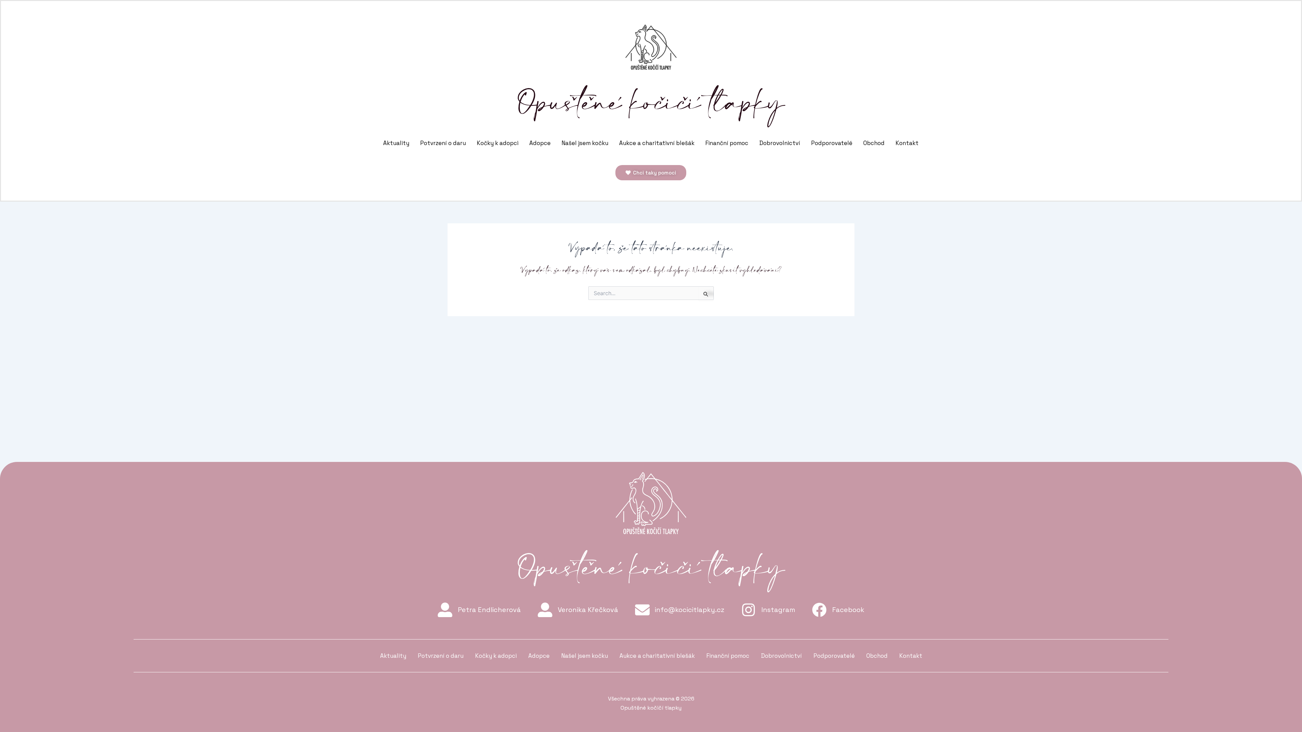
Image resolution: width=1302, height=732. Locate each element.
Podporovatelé (831, 143)
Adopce (540, 143)
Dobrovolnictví (779, 143)
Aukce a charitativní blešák (656, 143)
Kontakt (907, 143)
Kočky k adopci (497, 143)
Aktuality (396, 143)
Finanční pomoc (726, 143)
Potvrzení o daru (443, 143)
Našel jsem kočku (584, 143)
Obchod (874, 143)
